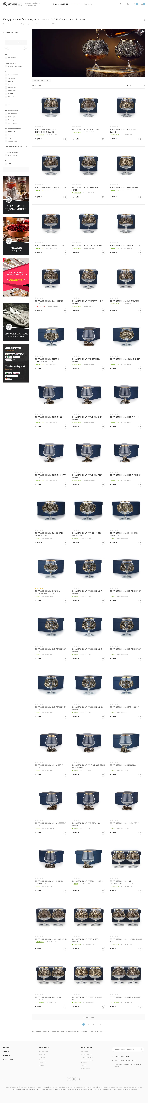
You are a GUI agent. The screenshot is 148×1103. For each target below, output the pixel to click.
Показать (15, 169)
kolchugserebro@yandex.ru (125, 1060)
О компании (43, 1051)
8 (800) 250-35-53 (60, 4)
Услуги (41, 1065)
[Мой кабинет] (128, 4)
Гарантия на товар (87, 1060)
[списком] (141, 85)
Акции (6, 1051)
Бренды (6, 1055)
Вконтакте (69, 1079)
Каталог (6, 1047)
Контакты (42, 1060)
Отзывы (42, 1057)
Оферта (83, 1065)
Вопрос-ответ (85, 1068)
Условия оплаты (86, 1054)
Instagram (74, 1079)
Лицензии (42, 1063)
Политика (84, 1063)
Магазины (84, 1051)
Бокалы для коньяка (42, 80)
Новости (42, 1054)
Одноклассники (79, 1079)
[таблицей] (144, 85)
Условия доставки (87, 1057)
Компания (44, 1047)
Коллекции (8, 1059)
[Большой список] (130, 85)
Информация (86, 1047)
